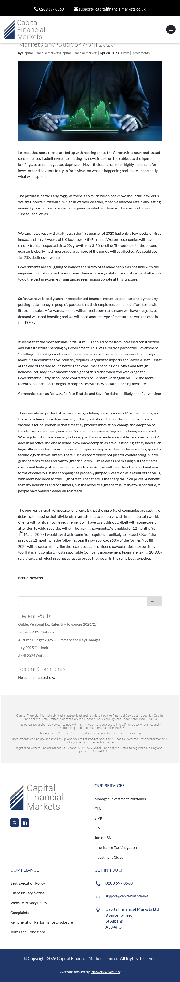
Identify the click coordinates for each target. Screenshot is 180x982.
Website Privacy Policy (28, 902)
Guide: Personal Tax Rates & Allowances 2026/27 (57, 624)
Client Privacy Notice (27, 893)
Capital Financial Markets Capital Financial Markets (60, 53)
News (125, 53)
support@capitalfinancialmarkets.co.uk (112, 9)
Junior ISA (102, 837)
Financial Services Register (102, 719)
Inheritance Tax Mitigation (115, 847)
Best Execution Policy (27, 883)
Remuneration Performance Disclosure (41, 922)
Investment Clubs (108, 857)
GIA (97, 808)
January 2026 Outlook (36, 632)
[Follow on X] (14, 822)
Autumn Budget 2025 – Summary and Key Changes (59, 640)
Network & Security (105, 972)
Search (154, 601)
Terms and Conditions (28, 932)
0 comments (141, 53)
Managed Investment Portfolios (120, 798)
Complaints (19, 912)
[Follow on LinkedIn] (25, 822)
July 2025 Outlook (33, 647)
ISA (97, 828)
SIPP (98, 818)
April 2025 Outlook (33, 655)
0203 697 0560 (51, 9)
